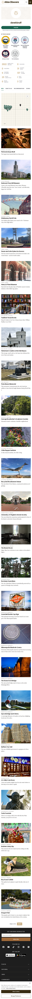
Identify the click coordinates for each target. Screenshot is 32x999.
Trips (3, 974)
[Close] (30, 983)
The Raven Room (7, 548)
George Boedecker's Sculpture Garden (14, 419)
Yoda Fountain (6, 813)
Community (6, 979)
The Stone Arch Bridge (8, 680)
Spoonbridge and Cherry (10, 714)
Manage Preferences (16, 996)
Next (19, 923)
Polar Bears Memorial (8, 384)
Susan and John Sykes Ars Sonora (12, 251)
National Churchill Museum (10, 183)
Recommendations (19, 88)
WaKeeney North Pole (8, 218)
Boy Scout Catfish (7, 879)
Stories (28, 88)
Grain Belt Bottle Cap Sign (10, 614)
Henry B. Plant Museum (9, 284)
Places (4, 964)
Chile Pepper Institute (8, 450)
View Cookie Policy (10, 988)
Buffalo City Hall (6, 747)
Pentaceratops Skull (8, 152)
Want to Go (9, 88)
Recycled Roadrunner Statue (11, 481)
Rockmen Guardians (8, 581)
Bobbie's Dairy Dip (7, 846)
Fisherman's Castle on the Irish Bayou (13, 351)
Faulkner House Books (8, 318)
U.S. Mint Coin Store (8, 780)
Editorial (5, 969)
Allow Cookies (16, 991)
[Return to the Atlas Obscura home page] (10, 2)
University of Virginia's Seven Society (14, 515)
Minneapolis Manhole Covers (11, 647)
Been (2, 88)
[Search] (26, 2)
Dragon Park (5, 913)
